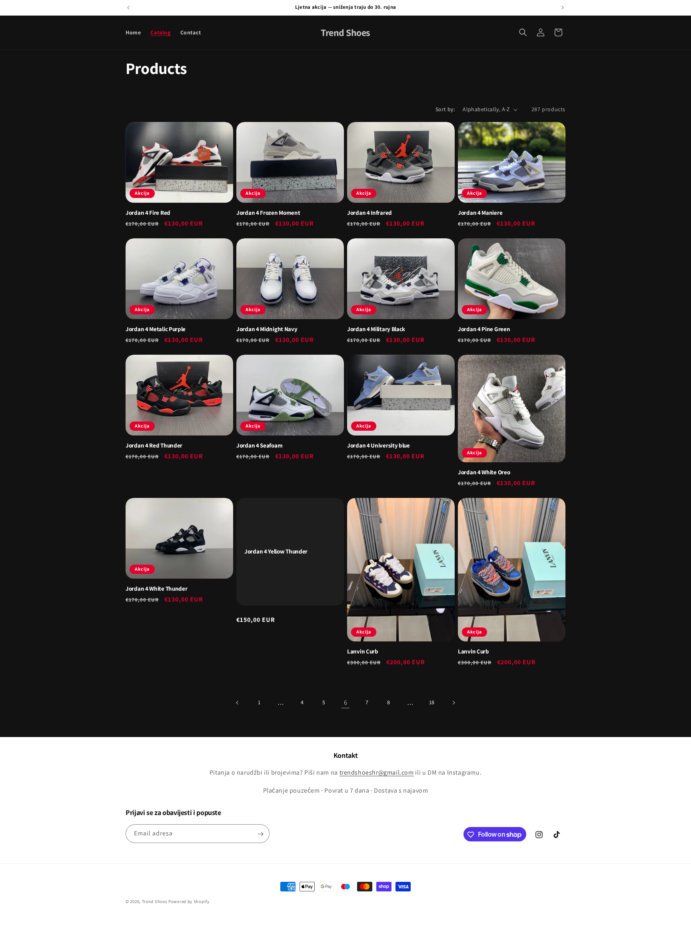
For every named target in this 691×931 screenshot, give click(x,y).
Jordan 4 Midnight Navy (266, 329)
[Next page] (453, 702)
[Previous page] (237, 702)
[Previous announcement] (128, 7)
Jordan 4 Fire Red (148, 213)
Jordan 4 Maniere (480, 213)
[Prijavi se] (260, 834)
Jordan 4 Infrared (369, 213)
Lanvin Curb (362, 651)
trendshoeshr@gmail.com (377, 773)
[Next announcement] (562, 7)
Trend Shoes (155, 901)
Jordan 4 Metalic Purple (156, 329)
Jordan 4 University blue (378, 445)
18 (432, 702)
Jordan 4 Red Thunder (154, 445)
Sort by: (445, 109)
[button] (523, 32)
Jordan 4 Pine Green (484, 329)
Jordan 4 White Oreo (484, 472)
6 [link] (345, 702)
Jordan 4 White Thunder (156, 588)
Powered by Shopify (189, 901)
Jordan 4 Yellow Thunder (276, 552)
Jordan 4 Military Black (376, 329)
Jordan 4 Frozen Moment (268, 213)
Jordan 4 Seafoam (259, 445)
